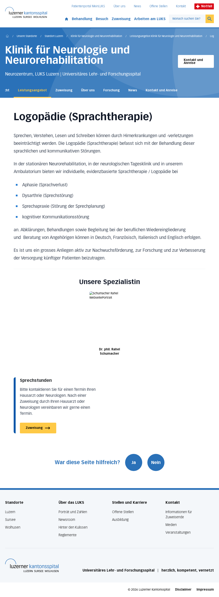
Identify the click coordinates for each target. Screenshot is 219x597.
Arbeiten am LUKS (150, 19)
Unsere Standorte (27, 36)
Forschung (111, 90)
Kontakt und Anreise (193, 61)
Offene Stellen (158, 6)
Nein (156, 462)
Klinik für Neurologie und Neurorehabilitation (96, 36)
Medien (171, 525)
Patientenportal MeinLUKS (88, 6)
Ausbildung (120, 520)
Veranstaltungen (178, 532)
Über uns (119, 6)
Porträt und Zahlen (73, 512)
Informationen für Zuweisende (179, 514)
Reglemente (68, 535)
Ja (134, 462)
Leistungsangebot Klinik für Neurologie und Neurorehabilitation (166, 36)
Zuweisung (121, 19)
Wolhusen (12, 527)
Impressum (205, 589)
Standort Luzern (54, 36)
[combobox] (187, 19)
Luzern (10, 512)
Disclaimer (183, 589)
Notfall (206, 6)
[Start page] (66, 18)
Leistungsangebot (32, 90)
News (137, 6)
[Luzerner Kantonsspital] (32, 565)
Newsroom (67, 520)
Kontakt (181, 6)
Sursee (10, 520)
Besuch (102, 19)
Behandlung (82, 19)
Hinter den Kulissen (73, 527)
